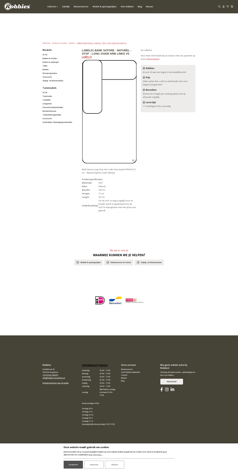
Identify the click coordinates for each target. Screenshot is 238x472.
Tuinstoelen (47, 96)
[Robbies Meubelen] (17, 7)
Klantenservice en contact (121, 262)
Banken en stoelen (50, 58)
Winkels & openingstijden (90, 262)
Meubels (47, 50)
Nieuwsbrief (171, 381)
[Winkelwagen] (232, 7)
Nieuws (124, 378)
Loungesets (47, 103)
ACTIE (45, 54)
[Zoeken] (219, 7)
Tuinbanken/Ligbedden (52, 114)
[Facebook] (161, 389)
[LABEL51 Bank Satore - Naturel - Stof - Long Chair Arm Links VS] (109, 112)
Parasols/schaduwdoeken (53, 107)
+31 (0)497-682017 (50, 375)
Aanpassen (94, 464)
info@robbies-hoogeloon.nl (54, 378)
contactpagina (152, 59)
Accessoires (47, 77)
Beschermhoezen (49, 111)
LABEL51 (87, 57)
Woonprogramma (50, 73)
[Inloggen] (223, 7)
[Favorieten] (228, 7)
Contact (124, 375)
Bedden (46, 69)
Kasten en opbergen (51, 62)
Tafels (45, 65)
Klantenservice (127, 369)
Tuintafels (47, 100)
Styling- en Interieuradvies (53, 80)
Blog (123, 380)
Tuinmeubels (49, 88)
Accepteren (73, 464)
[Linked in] (172, 389)
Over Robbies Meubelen (130, 372)
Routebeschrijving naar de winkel (56, 383)
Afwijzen (114, 464)
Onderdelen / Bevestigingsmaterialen (57, 122)
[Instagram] (167, 389)
